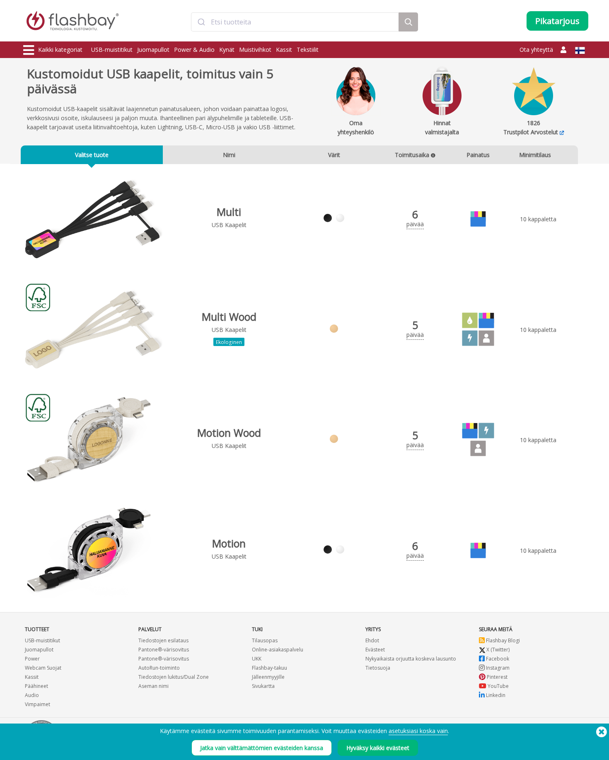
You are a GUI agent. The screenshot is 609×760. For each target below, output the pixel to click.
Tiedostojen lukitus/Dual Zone (173, 676)
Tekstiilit (308, 49)
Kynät (226, 49)
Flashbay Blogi (502, 640)
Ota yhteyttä (536, 49)
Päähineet (36, 686)
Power (32, 658)
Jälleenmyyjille (268, 676)
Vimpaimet (37, 704)
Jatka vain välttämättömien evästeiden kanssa (261, 748)
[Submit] (201, 22)
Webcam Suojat (43, 667)
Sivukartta (263, 686)
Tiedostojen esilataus (163, 640)
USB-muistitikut (112, 49)
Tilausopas (265, 640)
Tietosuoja (377, 667)
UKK (256, 658)
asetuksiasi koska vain (418, 731)
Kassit (284, 49)
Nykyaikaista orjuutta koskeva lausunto (410, 658)
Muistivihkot (255, 49)
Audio (32, 695)
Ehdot (372, 640)
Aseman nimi (153, 686)
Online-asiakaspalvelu (277, 649)
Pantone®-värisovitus (163, 649)
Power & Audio (194, 49)
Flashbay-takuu (269, 667)
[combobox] (295, 21)
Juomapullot (153, 49)
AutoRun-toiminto (159, 667)
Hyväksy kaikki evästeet (377, 748)
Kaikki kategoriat (60, 49)
